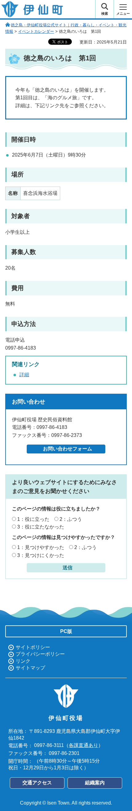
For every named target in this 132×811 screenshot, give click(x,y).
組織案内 (95, 782)
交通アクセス (37, 782)
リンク (23, 661)
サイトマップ (30, 667)
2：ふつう (71, 519)
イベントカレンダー (36, 31)
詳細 (24, 374)
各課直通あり (83, 745)
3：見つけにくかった (40, 555)
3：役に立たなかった (40, 526)
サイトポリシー (33, 647)
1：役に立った (33, 519)
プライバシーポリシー (40, 654)
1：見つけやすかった (40, 547)
